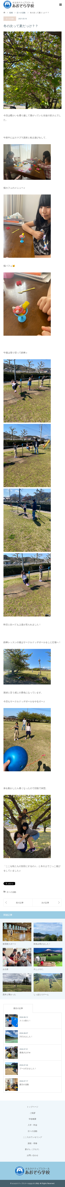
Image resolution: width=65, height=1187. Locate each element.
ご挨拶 (32, 1113)
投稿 (11, 12)
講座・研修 (32, 1143)
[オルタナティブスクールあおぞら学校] (18, 5)
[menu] (60, 4)
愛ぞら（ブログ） (32, 1149)
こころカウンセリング (32, 1137)
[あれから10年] (46, 902)
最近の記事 (18, 1008)
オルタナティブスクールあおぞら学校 (25, 1183)
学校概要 (32, 1119)
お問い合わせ (32, 1155)
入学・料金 (32, 1125)
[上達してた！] (18, 902)
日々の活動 (10, 19)
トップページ (32, 1106)
